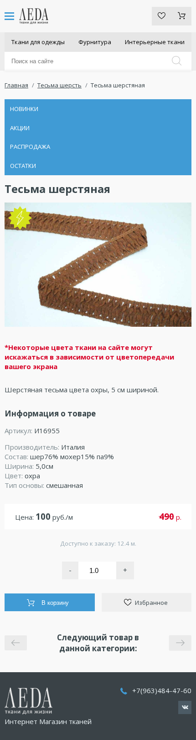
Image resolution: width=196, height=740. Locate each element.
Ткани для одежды (38, 42)
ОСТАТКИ (23, 166)
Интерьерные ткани (155, 42)
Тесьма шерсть (59, 85)
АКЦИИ (20, 128)
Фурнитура (94, 42)
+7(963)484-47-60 (161, 690)
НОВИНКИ (24, 109)
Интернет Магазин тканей (48, 721)
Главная (16, 85)
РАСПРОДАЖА (30, 146)
